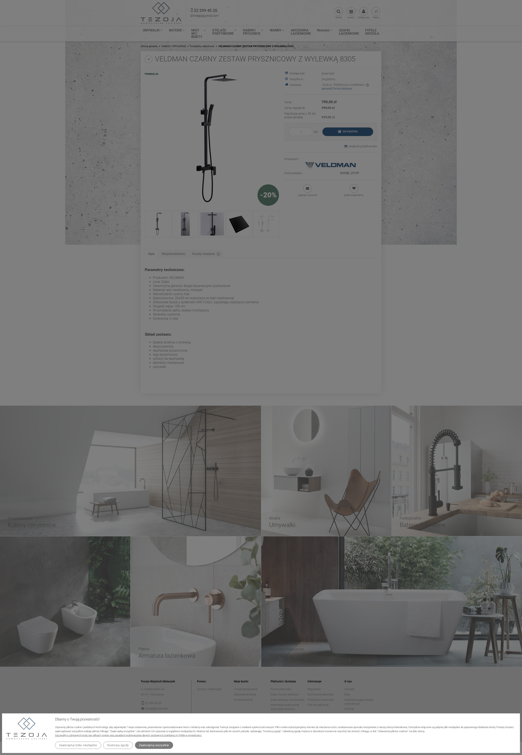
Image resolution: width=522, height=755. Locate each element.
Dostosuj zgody (118, 745)
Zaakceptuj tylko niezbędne (78, 745)
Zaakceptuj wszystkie (154, 745)
